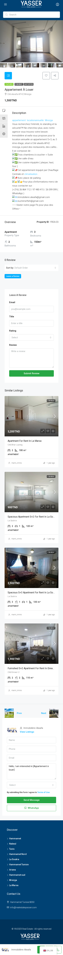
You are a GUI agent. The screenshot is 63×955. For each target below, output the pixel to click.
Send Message (32, 800)
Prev (19, 713)
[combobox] (35, 268)
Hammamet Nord (18, 854)
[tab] (8, 75)
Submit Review (31, 373)
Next (43, 713)
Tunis (12, 849)
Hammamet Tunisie (19, 864)
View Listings (27, 731)
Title (11, 316)
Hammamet (15, 838)
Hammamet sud (17, 875)
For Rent (19, 84)
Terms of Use (43, 792)
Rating (12, 330)
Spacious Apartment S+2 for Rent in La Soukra (32, 516)
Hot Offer (29, 84)
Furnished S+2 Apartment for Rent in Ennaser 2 (33, 668)
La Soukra (14, 859)
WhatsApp (33, 808)
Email (12, 302)
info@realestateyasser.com (23, 907)
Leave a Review (12, 276)
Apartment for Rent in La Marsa (24, 440)
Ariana (12, 869)
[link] (19, 120)
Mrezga (13, 880)
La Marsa (13, 885)
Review (13, 345)
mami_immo (16, 463)
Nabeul (12, 844)
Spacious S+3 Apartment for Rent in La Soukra (32, 592)
